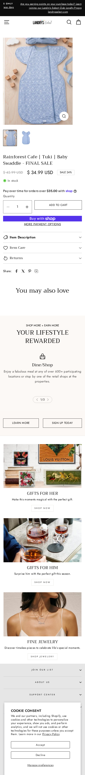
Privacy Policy (51, 734)
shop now (42, 508)
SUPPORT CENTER (43, 694)
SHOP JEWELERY (42, 656)
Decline (40, 755)
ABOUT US (42, 682)
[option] (42, 8)
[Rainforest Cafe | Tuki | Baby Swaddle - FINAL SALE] (38, 81)
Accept (40, 745)
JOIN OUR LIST (42, 669)
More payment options (42, 224)
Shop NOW (42, 582)
